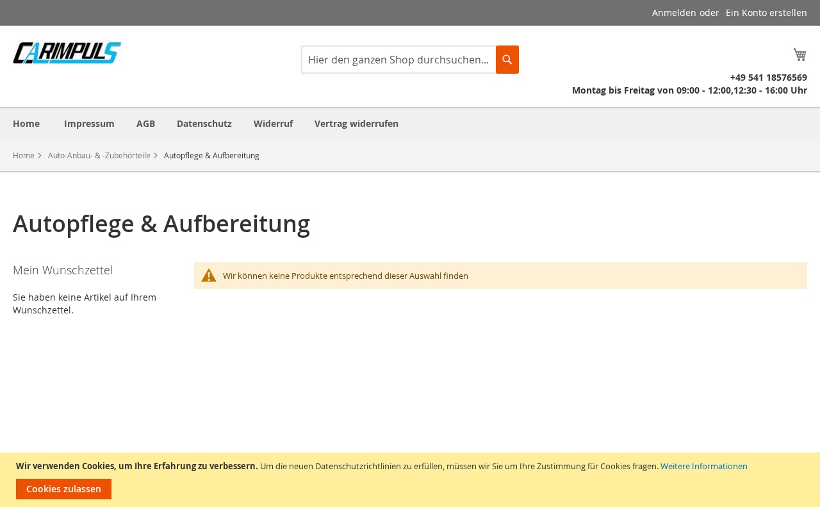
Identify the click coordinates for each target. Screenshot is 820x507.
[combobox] (410, 60)
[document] (411, 479)
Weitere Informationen (704, 466)
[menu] (410, 123)
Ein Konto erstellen (766, 12)
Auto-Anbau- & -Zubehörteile (99, 155)
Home (24, 155)
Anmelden (674, 12)
